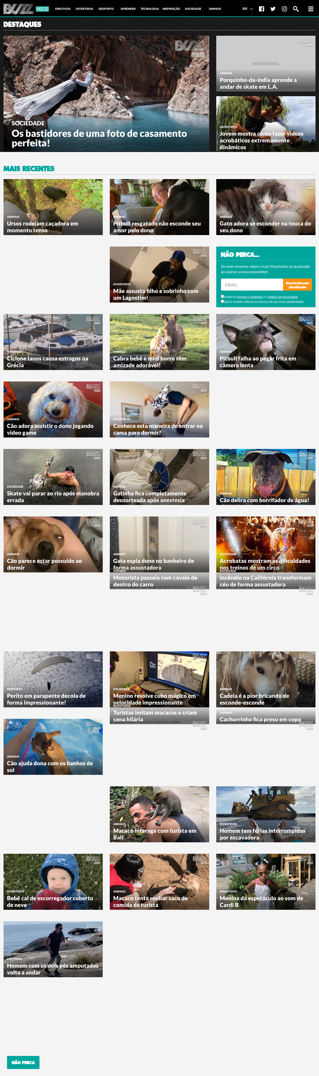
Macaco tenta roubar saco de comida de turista (150, 901)
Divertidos (228, 127)
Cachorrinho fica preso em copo (260, 719)
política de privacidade (283, 297)
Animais (226, 73)
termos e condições (250, 297)
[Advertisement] (39, 276)
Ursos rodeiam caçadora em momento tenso (42, 226)
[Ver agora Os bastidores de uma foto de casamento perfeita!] (106, 93)
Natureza (14, 351)
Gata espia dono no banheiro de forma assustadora (153, 564)
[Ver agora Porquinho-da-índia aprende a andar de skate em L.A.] (265, 63)
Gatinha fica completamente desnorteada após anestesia (149, 496)
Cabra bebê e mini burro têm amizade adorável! (149, 361)
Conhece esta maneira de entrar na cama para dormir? (158, 429)
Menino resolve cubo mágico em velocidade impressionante (154, 699)
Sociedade (28, 123)
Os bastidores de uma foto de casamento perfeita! (99, 137)
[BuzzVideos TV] (26, 9)
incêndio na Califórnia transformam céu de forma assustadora (266, 581)
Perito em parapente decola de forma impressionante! (46, 699)
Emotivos (14, 959)
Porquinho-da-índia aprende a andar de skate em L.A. (258, 83)
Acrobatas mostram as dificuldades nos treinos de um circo (265, 564)
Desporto (14, 689)
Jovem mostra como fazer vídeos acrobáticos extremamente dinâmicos (262, 140)
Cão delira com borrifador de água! (264, 500)
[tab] (63, 9)
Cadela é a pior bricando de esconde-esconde (254, 699)
